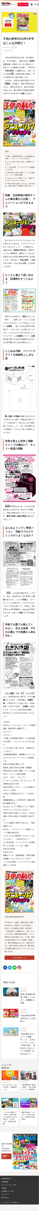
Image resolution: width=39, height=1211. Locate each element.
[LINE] (14, 967)
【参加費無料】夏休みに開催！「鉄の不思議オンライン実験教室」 (28, 1087)
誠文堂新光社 (5, 1178)
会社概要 (3, 1181)
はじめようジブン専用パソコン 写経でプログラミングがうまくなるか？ (20, 179)
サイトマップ (5, 1194)
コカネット (15, 1202)
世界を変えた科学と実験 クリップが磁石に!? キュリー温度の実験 (20, 174)
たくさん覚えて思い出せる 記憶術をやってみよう (20, 163)
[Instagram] (19, 967)
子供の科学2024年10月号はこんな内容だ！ (28, 1018)
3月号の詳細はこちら (19, 958)
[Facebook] (5, 967)
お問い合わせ (5, 1197)
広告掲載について (6, 1191)
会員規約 (3, 1188)
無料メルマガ (23, 4)
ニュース (14, 47)
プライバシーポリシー (7, 1185)
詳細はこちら (6, 1156)
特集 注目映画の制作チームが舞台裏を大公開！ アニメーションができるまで (20, 157)
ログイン (14, 4)
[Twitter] (10, 967)
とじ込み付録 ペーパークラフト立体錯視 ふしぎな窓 (20, 168)
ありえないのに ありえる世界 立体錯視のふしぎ (10, 1087)
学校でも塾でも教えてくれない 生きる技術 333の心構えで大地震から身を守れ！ (20, 185)
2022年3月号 (9, 50)
